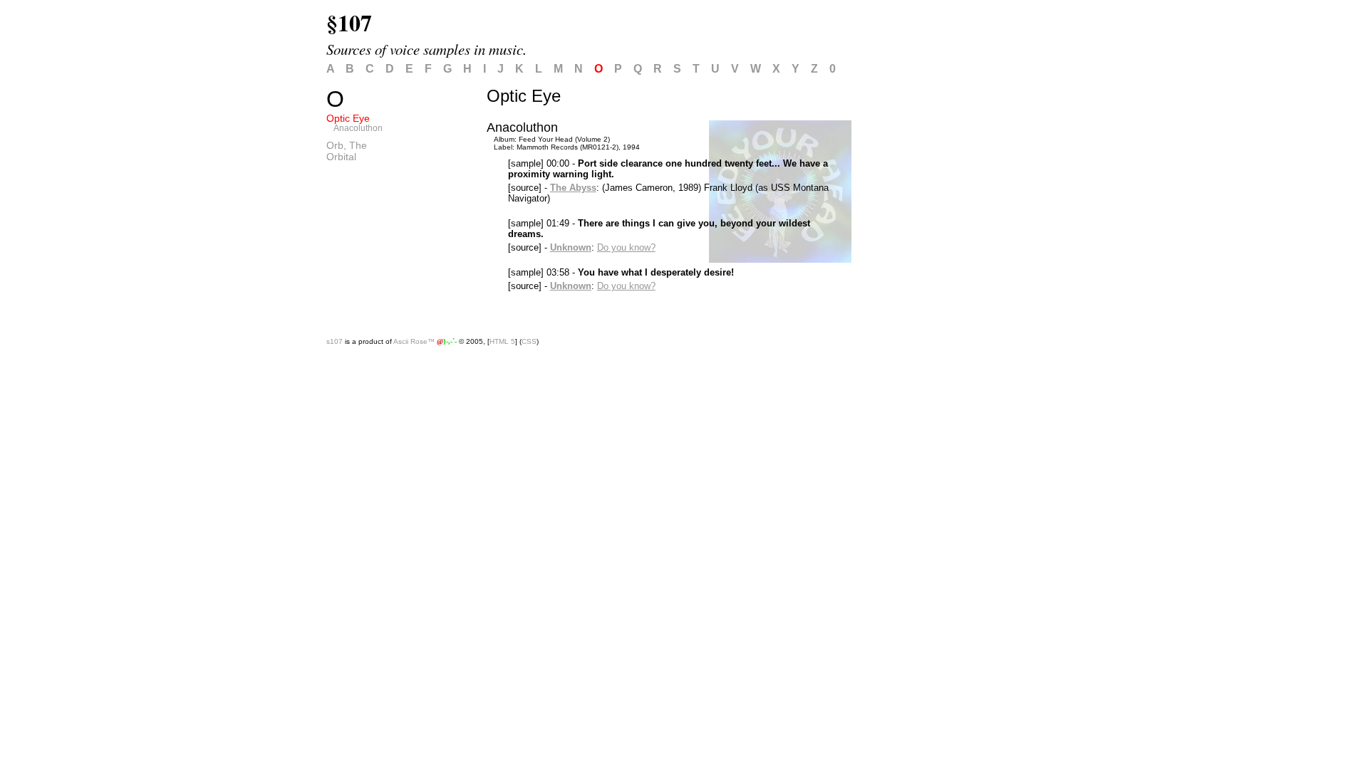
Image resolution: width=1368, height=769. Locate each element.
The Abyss (573, 187)
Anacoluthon (358, 128)
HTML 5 (502, 341)
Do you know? (626, 247)
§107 (349, 22)
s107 (334, 341)
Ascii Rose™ (414, 341)
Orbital (341, 156)
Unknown (570, 247)
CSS (529, 341)
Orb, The (346, 145)
